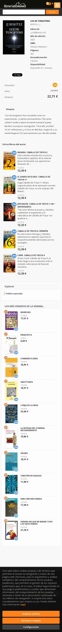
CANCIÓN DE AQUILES (31, 475)
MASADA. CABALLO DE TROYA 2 (32, 152)
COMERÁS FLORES (29, 358)
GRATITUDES (27, 382)
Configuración (31, 626)
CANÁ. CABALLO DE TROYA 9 (31, 255)
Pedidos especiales (14, 293)
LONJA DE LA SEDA (29, 405)
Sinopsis (10, 109)
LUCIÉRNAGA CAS (38, 32)
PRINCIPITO (26, 335)
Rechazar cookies (31, 620)
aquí (23, 604)
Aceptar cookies (31, 613)
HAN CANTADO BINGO (31, 498)
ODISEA (24, 453)
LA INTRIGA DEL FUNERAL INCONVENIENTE (33, 429)
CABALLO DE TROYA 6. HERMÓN (32, 231)
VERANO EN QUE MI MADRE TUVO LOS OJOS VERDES (37, 522)
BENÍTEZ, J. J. (35, 24)
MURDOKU (26, 312)
